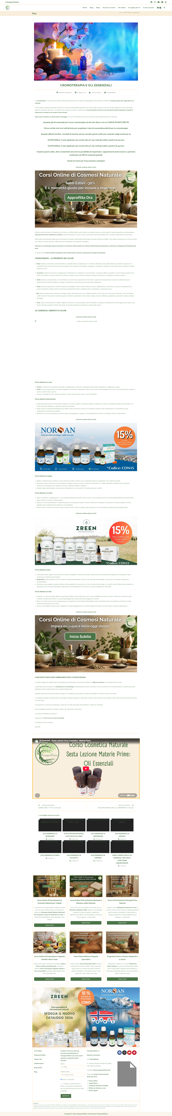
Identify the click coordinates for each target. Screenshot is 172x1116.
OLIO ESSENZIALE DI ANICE (49, 855)
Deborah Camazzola (65, 92)
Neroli (38, 498)
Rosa (38, 507)
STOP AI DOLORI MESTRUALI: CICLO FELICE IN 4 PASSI (74, 835)
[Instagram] (124, 1052)
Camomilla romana (42, 574)
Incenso (39, 606)
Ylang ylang (40, 404)
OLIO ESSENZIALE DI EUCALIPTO (74, 856)
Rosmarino (40, 483)
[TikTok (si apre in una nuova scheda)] (165, 2)
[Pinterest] (134, 1052)
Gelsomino (40, 584)
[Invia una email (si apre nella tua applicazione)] (162, 2)
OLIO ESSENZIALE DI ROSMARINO (50, 835)
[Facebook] (119, 1052)
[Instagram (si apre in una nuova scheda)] (155, 2)
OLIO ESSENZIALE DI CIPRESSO (98, 856)
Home (120, 12)
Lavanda (39, 596)
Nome (62, 1064)
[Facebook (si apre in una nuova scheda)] (151, 2)
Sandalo (39, 488)
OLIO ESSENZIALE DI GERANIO (122, 835)
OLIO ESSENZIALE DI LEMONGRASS (98, 835)
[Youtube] (129, 1052)
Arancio (39, 394)
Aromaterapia (111, 92)
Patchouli (39, 413)
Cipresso (39, 502)
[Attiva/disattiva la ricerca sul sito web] (164, 7)
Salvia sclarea (41, 408)
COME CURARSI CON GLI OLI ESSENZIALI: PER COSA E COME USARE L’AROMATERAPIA (122, 859)
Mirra (38, 601)
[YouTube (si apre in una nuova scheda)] (158, 2)
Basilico (39, 481)
